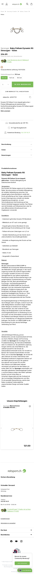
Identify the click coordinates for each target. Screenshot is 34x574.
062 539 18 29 (25, 132)
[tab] (17, 144)
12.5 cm (19, 78)
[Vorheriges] (1, 428)
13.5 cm (4, 78)
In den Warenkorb (22, 84)
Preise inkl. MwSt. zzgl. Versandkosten (11, 56)
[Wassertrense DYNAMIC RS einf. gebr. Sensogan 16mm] (16, 429)
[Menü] (3, 4)
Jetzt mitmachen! (22, 563)
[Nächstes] (32, 428)
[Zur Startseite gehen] (17, 4)
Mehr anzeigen (5, 111)
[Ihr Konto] (6, 4)
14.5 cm (11, 78)
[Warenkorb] (31, 4)
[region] (17, 30)
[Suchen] (27, 4)
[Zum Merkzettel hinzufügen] (30, 406)
